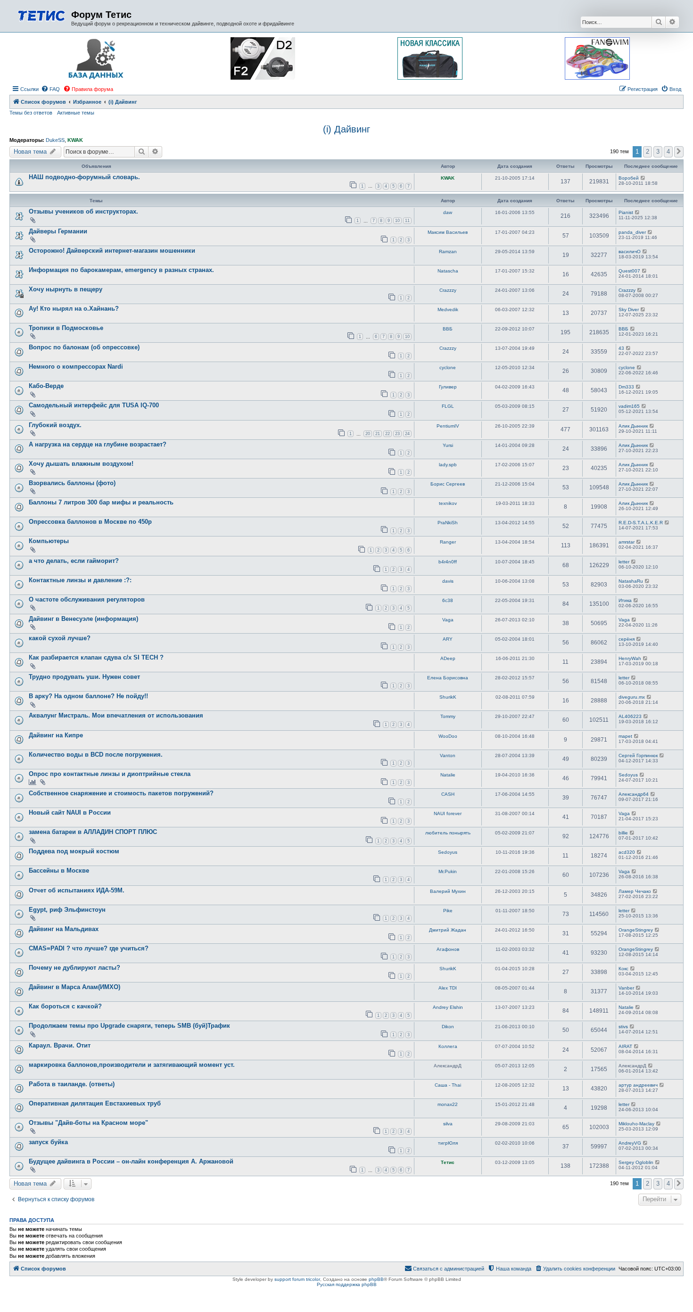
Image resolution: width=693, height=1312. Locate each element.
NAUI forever (448, 813)
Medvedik (447, 309)
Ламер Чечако (635, 891)
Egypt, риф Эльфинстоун (67, 909)
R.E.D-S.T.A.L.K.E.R (641, 522)
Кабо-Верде (46, 385)
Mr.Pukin (447, 871)
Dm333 (626, 386)
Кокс (623, 968)
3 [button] (658, 151)
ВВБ (448, 328)
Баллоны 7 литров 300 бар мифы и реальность (101, 502)
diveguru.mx (632, 697)
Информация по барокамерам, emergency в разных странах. (121, 269)
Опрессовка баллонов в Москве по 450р (90, 521)
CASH (447, 794)
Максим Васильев (448, 232)
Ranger (448, 542)
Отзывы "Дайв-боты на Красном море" (88, 1122)
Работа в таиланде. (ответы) (72, 1084)
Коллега (447, 1046)
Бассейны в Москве (59, 870)
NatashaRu (631, 581)
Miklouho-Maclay (636, 1123)
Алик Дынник (633, 426)
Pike (448, 910)
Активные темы (75, 113)
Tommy (447, 716)
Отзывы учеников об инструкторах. (83, 211)
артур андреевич (638, 1085)
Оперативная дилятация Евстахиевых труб (95, 1103)
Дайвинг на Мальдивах (64, 928)
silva (448, 1123)
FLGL (448, 406)
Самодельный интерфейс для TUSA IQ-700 (94, 405)
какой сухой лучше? (60, 638)
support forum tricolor (297, 1279)
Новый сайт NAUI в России (70, 812)
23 (397, 433)
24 (407, 433)
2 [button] (647, 151)
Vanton (447, 755)
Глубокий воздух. (55, 425)
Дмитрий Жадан (447, 929)
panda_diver (632, 232)
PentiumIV (448, 426)
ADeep (447, 658)
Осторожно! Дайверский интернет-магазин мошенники (112, 250)
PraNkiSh (447, 522)
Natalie (447, 774)
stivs (623, 1026)
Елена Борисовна (447, 677)
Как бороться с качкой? (65, 1006)
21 (377, 433)
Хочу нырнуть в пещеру (65, 289)
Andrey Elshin (448, 1007)
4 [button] (668, 151)
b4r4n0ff (447, 561)
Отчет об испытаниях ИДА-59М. (76, 890)
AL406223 (630, 716)
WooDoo (447, 736)
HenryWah (630, 658)
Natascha (447, 270)
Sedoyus (628, 774)
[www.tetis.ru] (41, 14)
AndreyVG (630, 1143)
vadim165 (629, 406)
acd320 (627, 852)
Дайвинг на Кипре (56, 735)
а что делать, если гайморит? (74, 560)
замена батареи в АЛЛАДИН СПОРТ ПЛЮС (93, 831)
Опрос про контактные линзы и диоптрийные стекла (109, 773)
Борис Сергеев (447, 484)
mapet (625, 736)
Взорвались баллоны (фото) (72, 483)
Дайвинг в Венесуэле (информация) (83, 618)
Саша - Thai (448, 1085)
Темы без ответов (30, 113)
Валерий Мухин (448, 891)
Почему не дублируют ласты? (74, 967)
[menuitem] (50, 89)
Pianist (626, 212)
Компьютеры (49, 541)
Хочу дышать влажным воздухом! (81, 463)
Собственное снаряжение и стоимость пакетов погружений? (121, 793)
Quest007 (629, 270)
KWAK (75, 140)
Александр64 (634, 794)
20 (367, 433)
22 (387, 433)
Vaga (448, 619)
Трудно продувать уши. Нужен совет (84, 676)
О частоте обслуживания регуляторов (87, 599)
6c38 (447, 600)
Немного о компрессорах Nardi (76, 366)
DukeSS (55, 140)
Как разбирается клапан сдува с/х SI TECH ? (96, 657)
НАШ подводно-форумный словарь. (84, 177)
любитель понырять (447, 832)
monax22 (447, 1104)
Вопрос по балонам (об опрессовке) (84, 347)
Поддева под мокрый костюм (74, 851)
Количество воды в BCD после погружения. (96, 754)
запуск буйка (48, 1142)
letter (624, 561)
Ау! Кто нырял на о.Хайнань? (74, 308)
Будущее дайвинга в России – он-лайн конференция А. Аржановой (131, 1161)
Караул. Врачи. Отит (60, 1045)
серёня (627, 639)
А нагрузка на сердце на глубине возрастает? (97, 444)
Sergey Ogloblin (636, 1162)
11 (407, 220)
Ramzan (448, 251)
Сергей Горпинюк (638, 755)
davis (448, 581)
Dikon (448, 1026)
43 (621, 348)
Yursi (448, 445)
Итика (625, 600)
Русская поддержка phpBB (347, 1284)
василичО (630, 251)
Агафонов (448, 949)
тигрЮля (448, 1143)
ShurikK (447, 697)
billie (623, 832)
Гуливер (448, 386)
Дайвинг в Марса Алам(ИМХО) (74, 986)
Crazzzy (447, 290)
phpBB (376, 1279)
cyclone (447, 367)
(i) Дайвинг (346, 129)
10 (397, 220)
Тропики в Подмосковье (66, 327)
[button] (679, 151)
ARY (448, 639)
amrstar (627, 542)
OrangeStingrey (636, 929)
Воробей (629, 178)
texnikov (448, 503)
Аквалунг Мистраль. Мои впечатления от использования (116, 715)
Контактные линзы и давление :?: (80, 580)
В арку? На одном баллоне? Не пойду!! (88, 696)
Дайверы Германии (58, 231)
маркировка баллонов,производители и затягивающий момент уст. (132, 1064)
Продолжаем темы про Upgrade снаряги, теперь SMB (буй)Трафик (129, 1025)
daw (447, 212)
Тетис (447, 1162)
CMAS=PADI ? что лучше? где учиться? (88, 948)
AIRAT (625, 1046)
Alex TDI (447, 987)
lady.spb (448, 464)
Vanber (626, 987)
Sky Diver (629, 309)
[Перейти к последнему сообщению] (643, 178)
